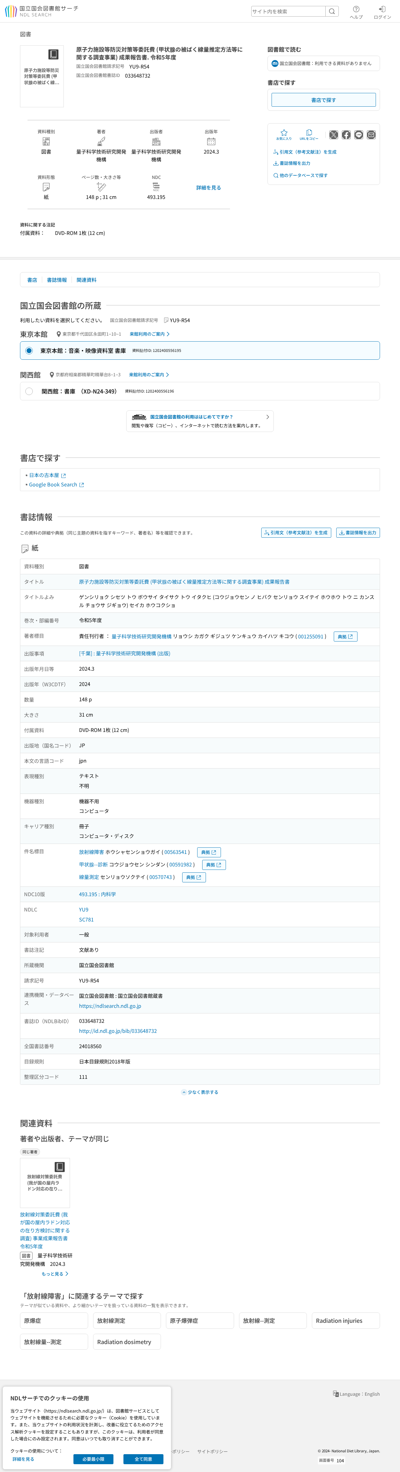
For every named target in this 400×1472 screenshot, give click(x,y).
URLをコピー (309, 138)
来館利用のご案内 (147, 334)
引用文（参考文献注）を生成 (308, 152)
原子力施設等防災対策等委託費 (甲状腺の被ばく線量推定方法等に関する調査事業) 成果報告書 (184, 581)
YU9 (83, 909)
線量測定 (89, 877)
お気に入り (284, 138)
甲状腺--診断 (93, 864)
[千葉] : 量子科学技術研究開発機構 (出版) (124, 653)
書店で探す (323, 100)
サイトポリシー (212, 1451)
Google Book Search (53, 484)
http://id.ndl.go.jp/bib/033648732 (118, 1030)
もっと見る (52, 1274)
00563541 (175, 851)
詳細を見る (208, 187)
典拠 (342, 636)
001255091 (310, 636)
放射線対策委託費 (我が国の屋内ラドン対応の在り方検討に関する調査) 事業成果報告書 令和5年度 (45, 1230)
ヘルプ (356, 17)
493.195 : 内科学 (97, 894)
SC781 (86, 919)
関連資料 (87, 279)
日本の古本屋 (44, 475)
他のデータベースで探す (304, 175)
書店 (32, 279)
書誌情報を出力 (295, 163)
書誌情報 (57, 279)
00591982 (180, 864)
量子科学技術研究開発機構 (142, 636)
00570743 (160, 877)
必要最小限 (93, 1459)
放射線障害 (91, 851)
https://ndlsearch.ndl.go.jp (110, 1005)
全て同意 (143, 1459)
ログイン (382, 17)
